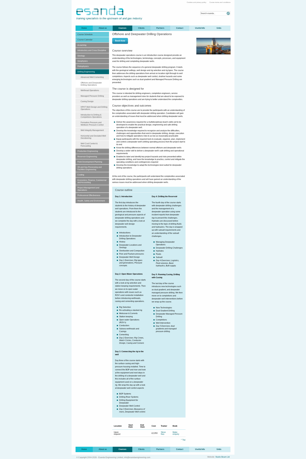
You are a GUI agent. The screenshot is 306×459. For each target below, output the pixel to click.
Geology (81, 56)
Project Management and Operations (88, 189)
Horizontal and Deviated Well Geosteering (93, 137)
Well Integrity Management (92, 130)
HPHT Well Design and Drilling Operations (94, 108)
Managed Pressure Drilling (92, 96)
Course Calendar (84, 40)
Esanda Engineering (100, 10)
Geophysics (82, 61)
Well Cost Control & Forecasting (89, 144)
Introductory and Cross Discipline (91, 50)
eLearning (81, 45)
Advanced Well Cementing (92, 77)
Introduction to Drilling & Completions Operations (91, 116)
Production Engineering (87, 151)
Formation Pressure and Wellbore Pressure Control (92, 123)
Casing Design (87, 101)
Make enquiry (176, 433)
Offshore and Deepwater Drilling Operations (91, 84)
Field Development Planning (89, 162)
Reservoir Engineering (87, 156)
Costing (80, 175)
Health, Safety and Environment (91, 201)
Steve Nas (163, 433)
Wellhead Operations (90, 90)
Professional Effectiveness (88, 195)
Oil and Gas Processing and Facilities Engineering (89, 168)
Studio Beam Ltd (222, 457)
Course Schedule (85, 34)
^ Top (183, 440)
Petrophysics (83, 66)
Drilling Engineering (86, 72)
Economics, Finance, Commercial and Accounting (91, 181)
